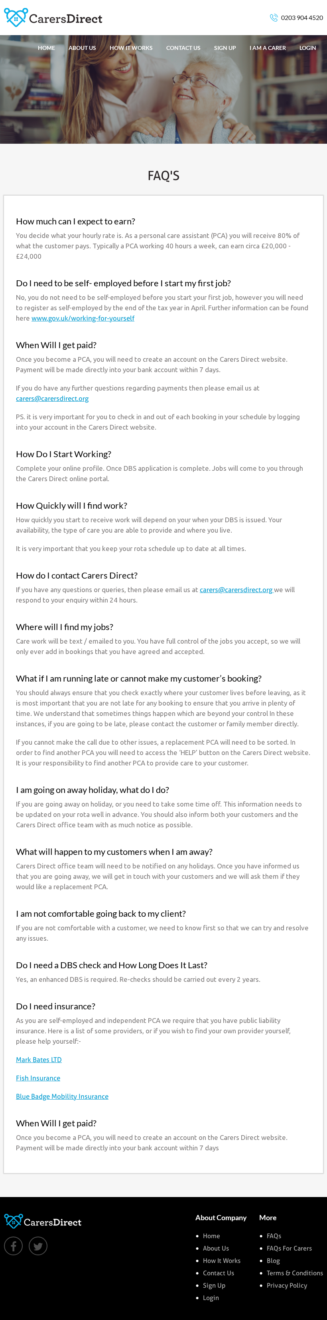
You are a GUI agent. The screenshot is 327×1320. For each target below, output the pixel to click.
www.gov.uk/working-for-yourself (83, 318)
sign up (214, 1285)
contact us (218, 1273)
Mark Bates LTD (39, 1060)
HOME (46, 47)
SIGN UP (225, 47)
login (211, 1298)
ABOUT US (82, 47)
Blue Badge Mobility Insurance (62, 1096)
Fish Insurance (38, 1078)
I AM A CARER (268, 47)
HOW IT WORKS (131, 47)
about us (216, 1248)
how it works (221, 1261)
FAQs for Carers (289, 1248)
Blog (273, 1261)
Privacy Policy (287, 1285)
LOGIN (307, 47)
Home (211, 1236)
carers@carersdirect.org (52, 398)
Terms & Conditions (295, 1273)
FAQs (274, 1236)
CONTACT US (183, 47)
